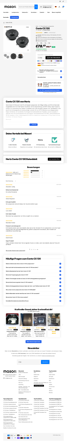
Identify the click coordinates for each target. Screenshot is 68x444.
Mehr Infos (34, 124)
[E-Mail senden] (61, 71)
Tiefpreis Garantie (26, 144)
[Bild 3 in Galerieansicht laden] (20, 56)
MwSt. (38, 50)
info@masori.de (8, 378)
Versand (45, 50)
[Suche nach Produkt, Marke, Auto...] (36, 7)
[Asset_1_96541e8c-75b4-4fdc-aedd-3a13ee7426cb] (10, 372)
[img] (46, 33)
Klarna (58, 62)
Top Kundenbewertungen (54, 144)
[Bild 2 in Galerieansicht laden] (13, 56)
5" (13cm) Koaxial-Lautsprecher (46, 26)
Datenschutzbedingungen (48, 355)
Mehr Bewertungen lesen (33, 341)
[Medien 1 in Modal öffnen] (16, 39)
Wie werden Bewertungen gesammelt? (15, 250)
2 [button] (31, 249)
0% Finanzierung (40, 144)
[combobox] (28, 7)
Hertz (37, 26)
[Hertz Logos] (8, 27)
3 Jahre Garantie (13, 144)
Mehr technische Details (42, 40)
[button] (63, 7)
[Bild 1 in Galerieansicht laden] (6, 56)
